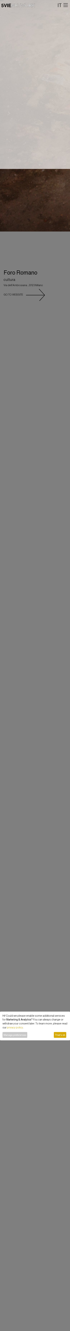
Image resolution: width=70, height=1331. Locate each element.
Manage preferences (15, 1034)
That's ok (60, 1034)
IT (60, 5)
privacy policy (15, 1027)
